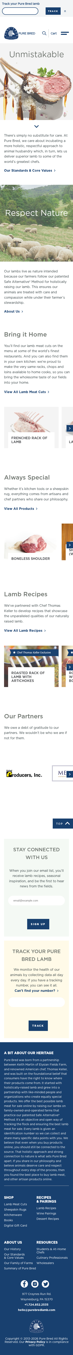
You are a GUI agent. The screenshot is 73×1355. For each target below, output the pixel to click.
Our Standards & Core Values (14, 1256)
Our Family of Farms (18, 1263)
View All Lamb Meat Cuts (25, 392)
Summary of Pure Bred (20, 1268)
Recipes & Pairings (46, 1199)
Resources (47, 1242)
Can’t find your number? (35, 991)
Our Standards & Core (28, 170)
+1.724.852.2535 (36, 1304)
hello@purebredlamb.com (36, 1310)
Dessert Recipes (47, 1218)
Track (53, 11)
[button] (70, 428)
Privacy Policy (35, 1342)
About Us (12, 311)
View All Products (19, 509)
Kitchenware (13, 1215)
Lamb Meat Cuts (15, 1204)
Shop (9, 1198)
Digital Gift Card (15, 1225)
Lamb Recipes (46, 1208)
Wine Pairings (46, 1213)
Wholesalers (45, 1263)
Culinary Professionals (52, 1257)
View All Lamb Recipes (23, 631)
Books (8, 1220)
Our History (12, 1249)
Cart (54, 33)
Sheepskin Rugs (15, 1209)
